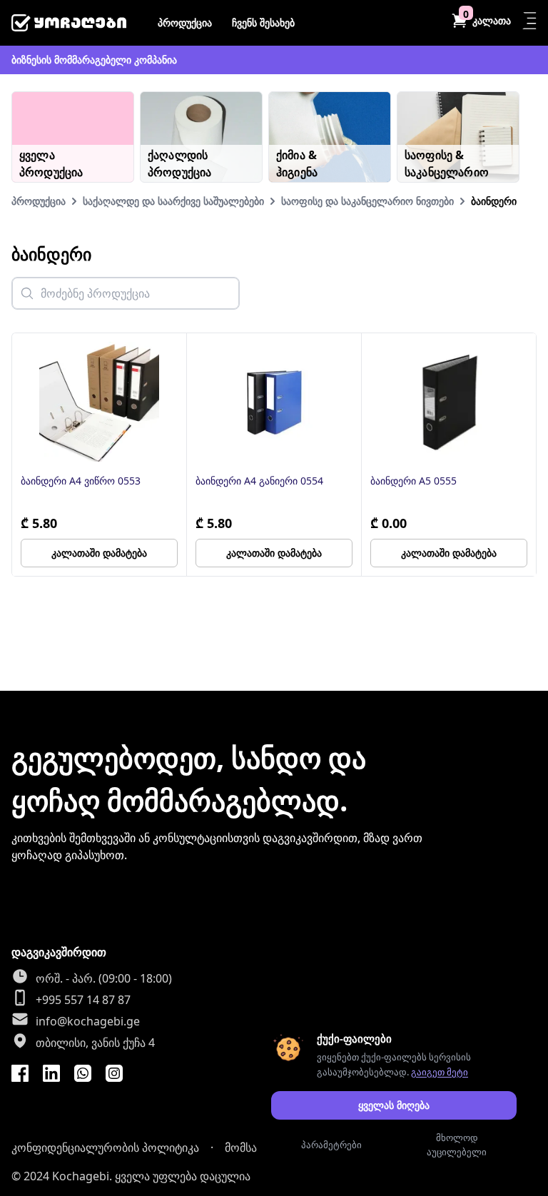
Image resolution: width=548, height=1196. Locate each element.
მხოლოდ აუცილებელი (457, 1144)
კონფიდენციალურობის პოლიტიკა (105, 1147)
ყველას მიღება (394, 1105)
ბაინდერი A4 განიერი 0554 (259, 480)
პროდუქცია (185, 22)
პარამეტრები (331, 1144)
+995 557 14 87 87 (83, 1000)
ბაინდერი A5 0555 (413, 480)
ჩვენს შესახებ (263, 22)
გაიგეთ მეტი (439, 1071)
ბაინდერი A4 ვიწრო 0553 (81, 480)
